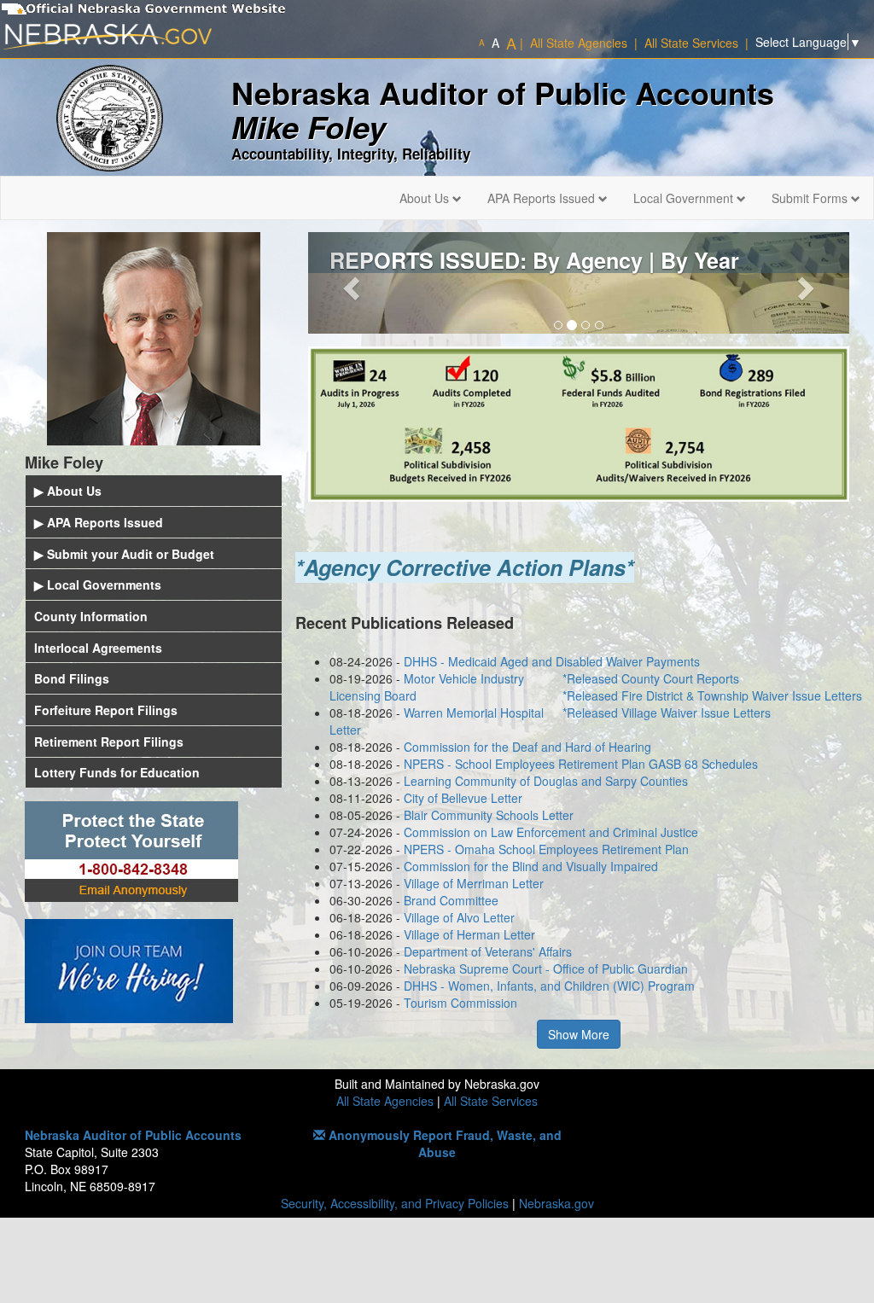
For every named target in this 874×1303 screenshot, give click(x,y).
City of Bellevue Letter (463, 797)
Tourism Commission (460, 1002)
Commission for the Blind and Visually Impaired (531, 866)
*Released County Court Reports (650, 678)
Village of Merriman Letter (474, 883)
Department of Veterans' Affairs (488, 951)
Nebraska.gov (556, 1203)
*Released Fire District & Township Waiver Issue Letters (712, 695)
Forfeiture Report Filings (106, 709)
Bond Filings (71, 678)
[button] (348, 283)
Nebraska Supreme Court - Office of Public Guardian (546, 968)
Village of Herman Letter (469, 934)
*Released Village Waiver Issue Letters (666, 712)
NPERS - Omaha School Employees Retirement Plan (546, 849)
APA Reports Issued (542, 198)
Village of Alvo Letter (459, 917)
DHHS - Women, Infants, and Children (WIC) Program (549, 985)
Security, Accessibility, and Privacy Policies (395, 1203)
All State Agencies (385, 1100)
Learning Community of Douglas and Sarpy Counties (546, 780)
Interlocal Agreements (98, 647)
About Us (425, 198)
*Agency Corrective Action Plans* (464, 567)
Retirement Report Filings (109, 741)
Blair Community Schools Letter (489, 814)
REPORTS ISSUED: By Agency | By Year (534, 260)
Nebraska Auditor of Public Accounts (133, 1134)
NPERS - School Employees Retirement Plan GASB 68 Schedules (581, 763)
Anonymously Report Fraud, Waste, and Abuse (443, 1143)
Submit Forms (811, 198)
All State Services (491, 1100)
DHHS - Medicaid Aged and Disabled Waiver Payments (552, 661)
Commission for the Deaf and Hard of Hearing (527, 746)
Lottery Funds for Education (117, 772)
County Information (91, 616)
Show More (578, 1034)
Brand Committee (451, 900)
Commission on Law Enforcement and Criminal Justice (551, 832)
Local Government (685, 198)
